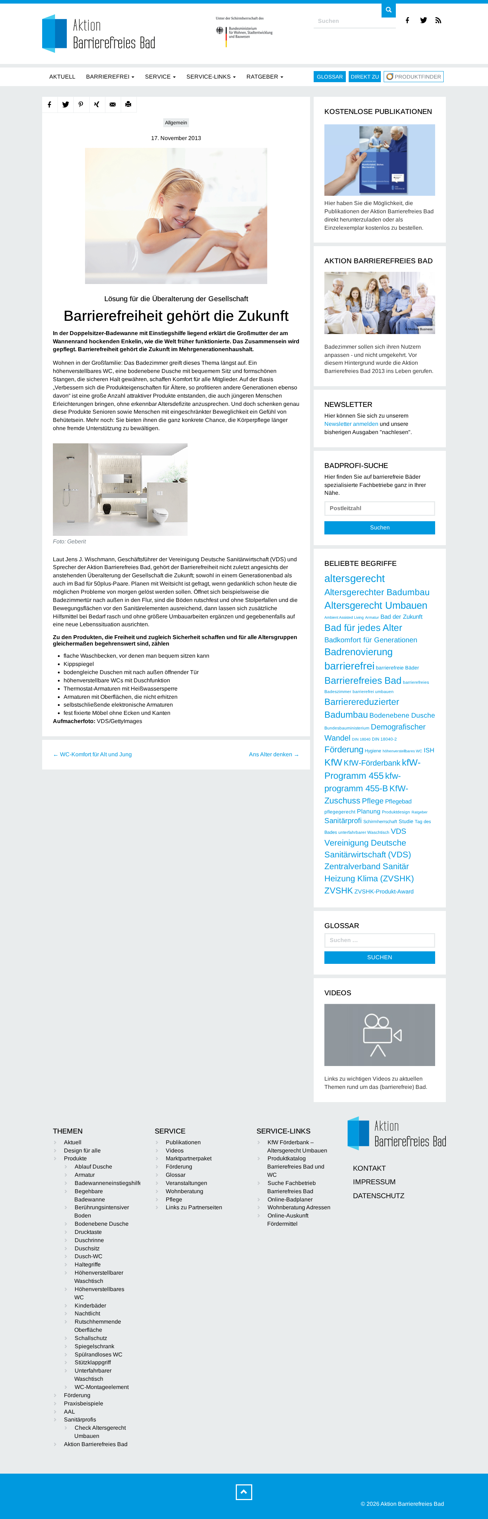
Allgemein (176, 122)
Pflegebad (398, 801)
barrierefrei (349, 666)
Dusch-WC (89, 1256)
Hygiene (373, 750)
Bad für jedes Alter (363, 627)
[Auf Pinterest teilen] (81, 105)
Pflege (373, 801)
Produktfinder (418, 77)
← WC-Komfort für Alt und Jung (92, 754)
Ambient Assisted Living (344, 617)
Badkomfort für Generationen (370, 640)
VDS (398, 831)
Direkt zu (365, 77)
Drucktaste (88, 1232)
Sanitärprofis (80, 1419)
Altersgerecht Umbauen (375, 605)
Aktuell (72, 1142)
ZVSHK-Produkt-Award (384, 891)
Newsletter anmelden (351, 424)
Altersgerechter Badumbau (377, 592)
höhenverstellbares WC (402, 751)
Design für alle (82, 1150)
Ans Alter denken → (274, 754)
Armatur (372, 617)
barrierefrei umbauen (373, 691)
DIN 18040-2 (384, 739)
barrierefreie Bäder (397, 668)
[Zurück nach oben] (244, 1492)
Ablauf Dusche (93, 1167)
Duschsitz (87, 1248)
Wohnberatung (184, 1191)
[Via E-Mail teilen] (113, 105)
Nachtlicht (87, 1313)
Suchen (380, 527)
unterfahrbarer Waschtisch (363, 832)
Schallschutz (91, 1338)
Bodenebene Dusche (402, 715)
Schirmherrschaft (380, 821)
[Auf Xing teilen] (97, 105)
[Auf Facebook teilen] (50, 105)
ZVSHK (338, 890)
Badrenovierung (358, 651)
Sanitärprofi (343, 821)
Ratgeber (420, 812)
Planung (368, 811)
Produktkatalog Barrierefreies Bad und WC (295, 1166)
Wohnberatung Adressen (299, 1207)
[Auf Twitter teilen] (66, 105)
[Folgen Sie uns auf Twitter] (423, 20)
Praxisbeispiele (83, 1403)
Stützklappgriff (93, 1362)
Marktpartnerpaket (188, 1158)
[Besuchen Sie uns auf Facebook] (408, 20)
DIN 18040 (361, 739)
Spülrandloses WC (99, 1354)
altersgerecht (354, 578)
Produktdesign (396, 812)
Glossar (330, 77)
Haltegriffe (88, 1264)
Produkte (75, 1158)
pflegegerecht (339, 812)
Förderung (343, 749)
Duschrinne (89, 1240)
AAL (69, 1412)
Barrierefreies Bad (363, 680)
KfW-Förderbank (372, 762)
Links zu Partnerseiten (194, 1207)
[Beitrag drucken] (129, 105)
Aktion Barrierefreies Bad (96, 1444)
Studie (406, 821)
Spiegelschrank (94, 1346)
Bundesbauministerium (346, 728)
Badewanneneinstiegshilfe (108, 1183)
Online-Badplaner (290, 1199)
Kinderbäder (90, 1306)
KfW (333, 762)
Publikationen (183, 1142)
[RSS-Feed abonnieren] (439, 20)
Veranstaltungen (186, 1183)
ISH (429, 750)
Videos (175, 1150)
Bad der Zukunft (401, 616)
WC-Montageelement (102, 1387)
